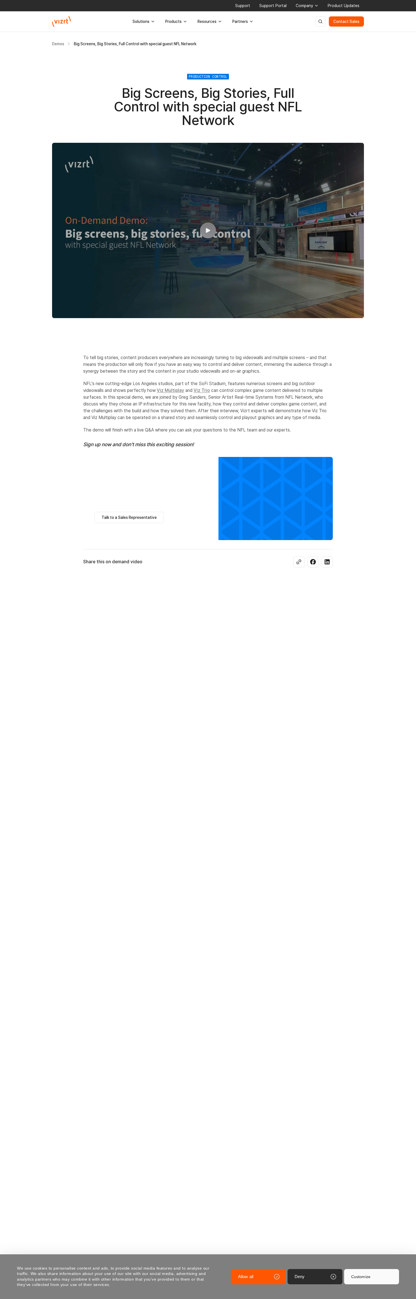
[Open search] (320, 21)
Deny (300, 1276)
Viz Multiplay (170, 390)
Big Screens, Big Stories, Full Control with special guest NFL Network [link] (135, 44)
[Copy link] (299, 561)
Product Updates (343, 5)
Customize (360, 1276)
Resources (207, 21)
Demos (58, 44)
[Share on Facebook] (313, 561)
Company (304, 5)
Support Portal (273, 5)
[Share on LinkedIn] (327, 561)
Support (242, 5)
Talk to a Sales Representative (129, 517)
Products (173, 21)
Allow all (245, 1276)
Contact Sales (346, 21)
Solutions (140, 21)
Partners (240, 21)
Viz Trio (202, 390)
